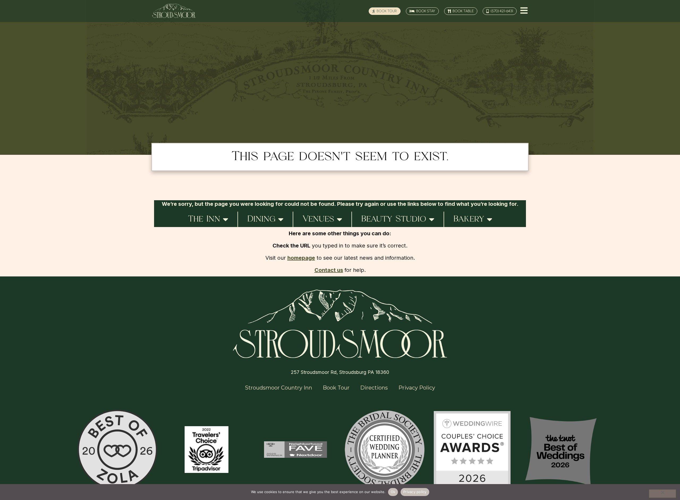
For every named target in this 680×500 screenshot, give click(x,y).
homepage (301, 258)
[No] (662, 493)
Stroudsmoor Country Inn (278, 387)
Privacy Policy (416, 387)
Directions (374, 387)
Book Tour (336, 387)
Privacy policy (415, 492)
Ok (393, 492)
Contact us (328, 270)
